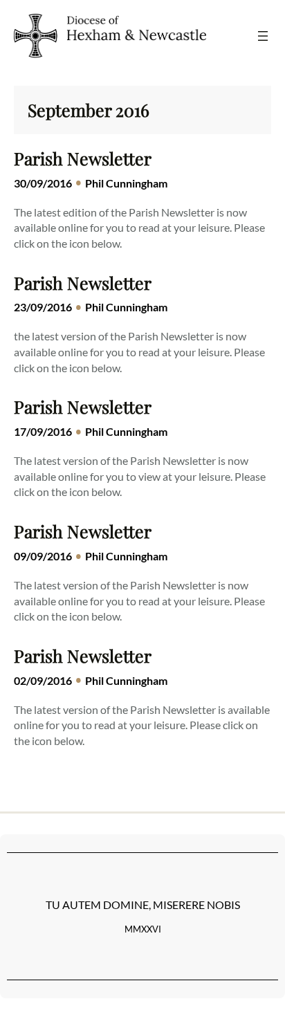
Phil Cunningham (126, 183)
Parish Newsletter (82, 158)
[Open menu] (263, 36)
